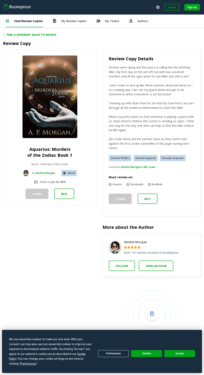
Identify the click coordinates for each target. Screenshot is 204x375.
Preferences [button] (28, 363)
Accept (180, 353)
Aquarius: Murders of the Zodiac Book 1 (49, 152)
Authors (143, 21)
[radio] (125, 247)
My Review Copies (73, 21)
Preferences (113, 353)
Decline (146, 353)
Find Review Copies (28, 21)
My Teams (112, 21)
